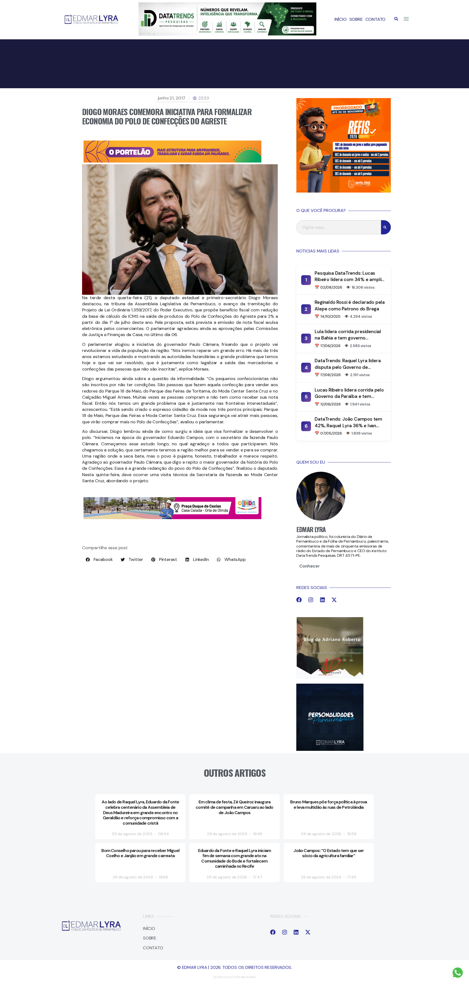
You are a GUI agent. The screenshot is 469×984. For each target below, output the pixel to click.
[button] (396, 18)
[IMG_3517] (343, 191)
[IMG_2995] (172, 517)
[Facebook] (299, 599)
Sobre (356, 19)
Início (340, 19)
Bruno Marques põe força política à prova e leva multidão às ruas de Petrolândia (328, 804)
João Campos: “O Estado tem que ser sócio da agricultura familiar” (328, 853)
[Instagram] (310, 599)
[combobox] (338, 227)
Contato (375, 19)
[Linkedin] (322, 599)
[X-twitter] (334, 599)
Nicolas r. (248, 977)
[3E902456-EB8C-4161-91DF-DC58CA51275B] (227, 34)
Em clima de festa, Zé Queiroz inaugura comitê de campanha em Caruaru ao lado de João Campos (234, 807)
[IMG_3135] (172, 161)
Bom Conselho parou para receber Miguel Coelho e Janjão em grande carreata (140, 853)
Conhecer (309, 566)
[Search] (386, 227)
